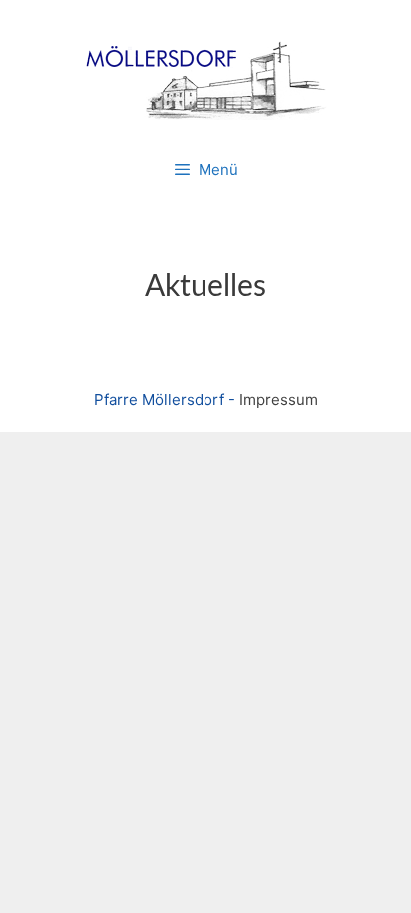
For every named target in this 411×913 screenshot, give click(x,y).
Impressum (278, 399)
